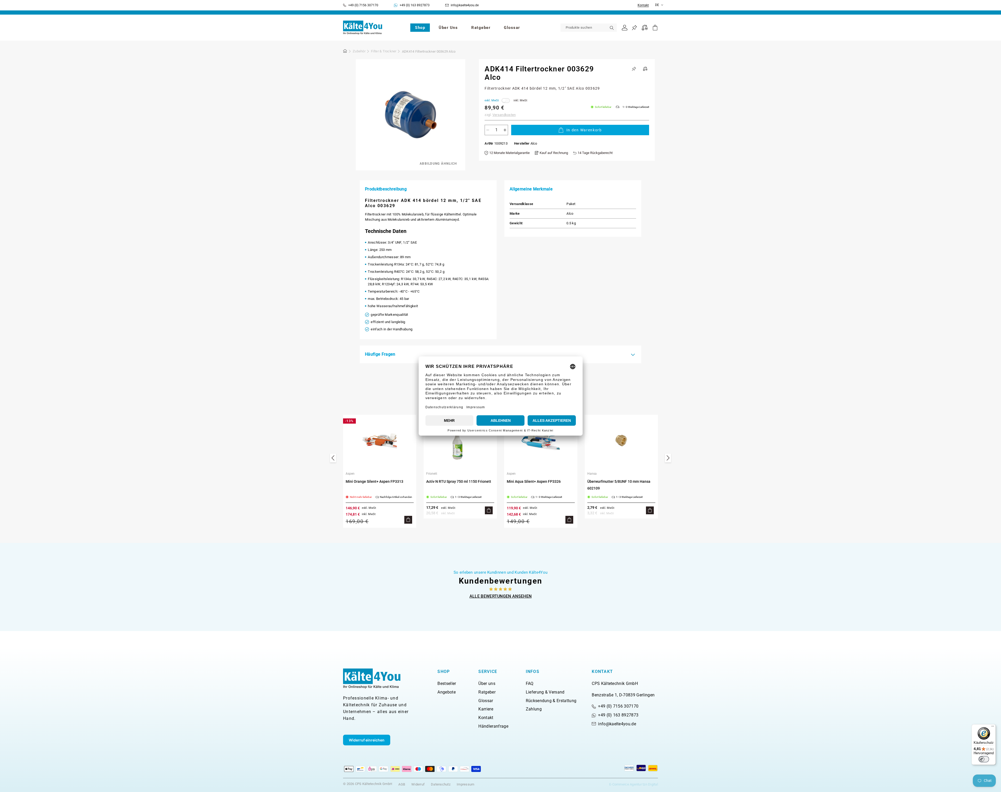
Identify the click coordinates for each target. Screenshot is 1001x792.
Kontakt (643, 5)
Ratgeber (487, 692)
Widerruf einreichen (366, 740)
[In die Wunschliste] (634, 69)
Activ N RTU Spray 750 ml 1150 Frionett (458, 481)
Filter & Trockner (383, 51)
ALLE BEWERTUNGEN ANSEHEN (500, 596)
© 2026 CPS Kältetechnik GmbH (367, 784)
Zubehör (359, 51)
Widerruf (418, 784)
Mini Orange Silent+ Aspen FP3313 (374, 481)
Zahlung (534, 709)
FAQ (530, 683)
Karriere (485, 709)
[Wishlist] (634, 27)
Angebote (446, 692)
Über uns (486, 683)
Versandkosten (504, 115)
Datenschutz (440, 784)
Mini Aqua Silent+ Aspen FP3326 (534, 481)
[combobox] (588, 27)
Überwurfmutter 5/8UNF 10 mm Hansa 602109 (618, 484)
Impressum (465, 784)
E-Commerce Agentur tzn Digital (633, 784)
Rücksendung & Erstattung (551, 700)
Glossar (485, 700)
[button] (420, 28)
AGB (401, 784)
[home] (345, 51)
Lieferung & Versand (545, 692)
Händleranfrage (493, 726)
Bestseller (446, 683)
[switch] (984, 759)
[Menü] (993, 727)
